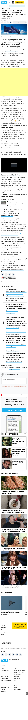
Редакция (3, 627)
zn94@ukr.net (19, 646)
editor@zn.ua (23, 648)
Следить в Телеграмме (15, 410)
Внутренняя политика (6, 668)
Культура (3, 691)
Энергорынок (4, 676)
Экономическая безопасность (18, 675)
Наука (2, 682)
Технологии (4, 685)
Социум (16, 680)
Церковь (3, 689)
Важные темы (4, 6)
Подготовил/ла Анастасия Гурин (10, 281)
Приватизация (4, 678)
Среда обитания (5, 687)
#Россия (23, 110)
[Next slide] (26, 6)
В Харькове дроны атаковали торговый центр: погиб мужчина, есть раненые (10, 612)
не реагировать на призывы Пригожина (11, 235)
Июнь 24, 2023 (7, 128)
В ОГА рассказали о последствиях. (16, 309)
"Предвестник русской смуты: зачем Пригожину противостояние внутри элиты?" (13, 267)
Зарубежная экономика (19, 670)
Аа (13, 2)
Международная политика (5, 671)
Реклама (3, 629)
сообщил (4, 53)
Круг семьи (16, 685)
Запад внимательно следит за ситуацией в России (15, 204)
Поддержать (20, 2)
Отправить (14, 391)
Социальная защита (18, 668)
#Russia (13, 175)
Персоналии (17, 678)
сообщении (21, 154)
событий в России (11, 51)
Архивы (3, 625)
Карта (2, 634)
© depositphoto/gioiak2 (6, 36)
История (16, 683)
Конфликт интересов (19, 672)
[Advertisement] (14, 82)
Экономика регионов (6, 680)
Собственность (17, 689)
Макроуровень (4, 674)
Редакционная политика (7, 632)
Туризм (15, 687)
